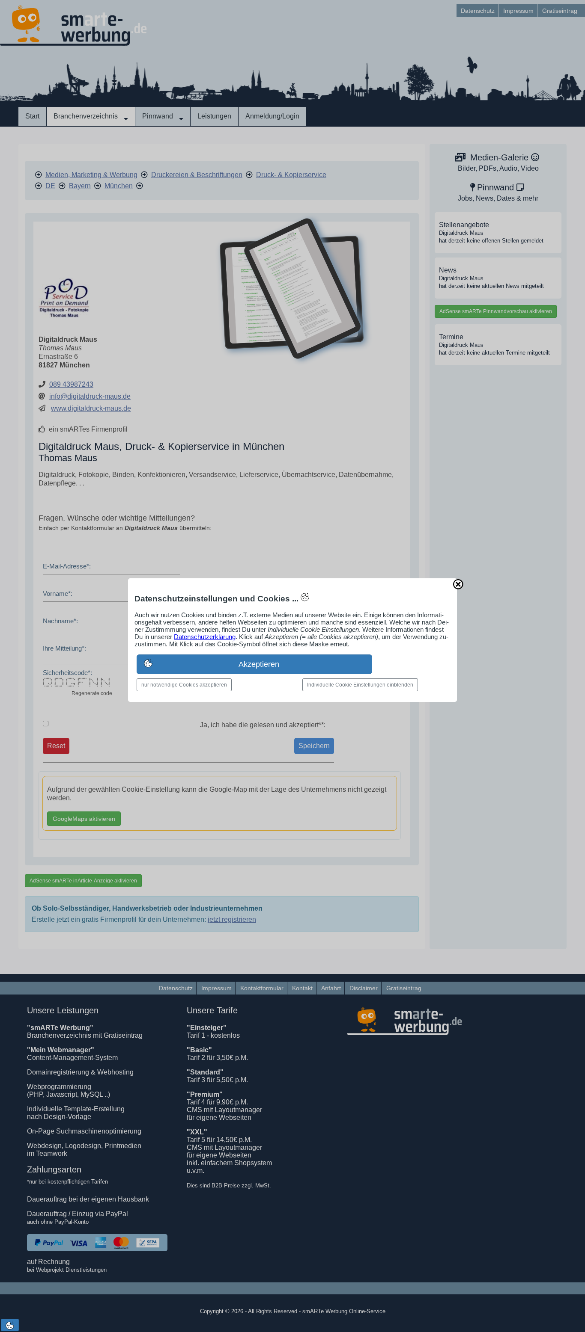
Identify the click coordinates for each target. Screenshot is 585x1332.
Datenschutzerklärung (205, 636)
